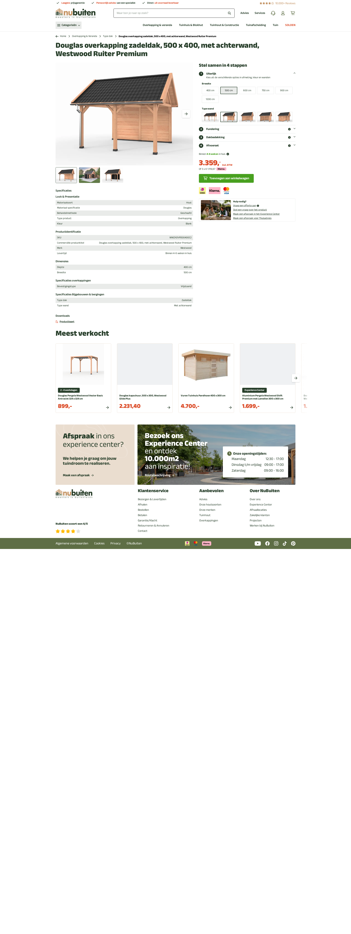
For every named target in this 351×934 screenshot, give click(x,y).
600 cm (247, 90)
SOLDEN (290, 25)
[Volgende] (186, 114)
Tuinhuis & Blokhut (191, 25)
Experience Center (261, 504)
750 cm (265, 90)
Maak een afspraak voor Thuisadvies (252, 218)
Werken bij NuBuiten (262, 525)
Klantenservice (153, 491)
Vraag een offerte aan (244, 205)
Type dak (108, 36)
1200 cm (210, 99)
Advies (244, 13)
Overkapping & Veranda (84, 36)
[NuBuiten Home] (75, 13)
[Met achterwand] (228, 117)
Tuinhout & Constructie (224, 25)
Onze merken (207, 510)
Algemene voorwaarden (72, 543)
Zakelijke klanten (260, 515)
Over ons (255, 499)
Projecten (256, 520)
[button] (289, 129)
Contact (142, 531)
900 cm (284, 90)
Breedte (206, 83)
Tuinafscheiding (256, 25)
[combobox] (174, 13)
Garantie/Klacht (147, 520)
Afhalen (142, 504)
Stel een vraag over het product (250, 209)
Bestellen (143, 510)
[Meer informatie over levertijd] (228, 154)
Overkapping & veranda (157, 25)
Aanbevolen (211, 491)
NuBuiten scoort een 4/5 (72, 524)
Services (260, 13)
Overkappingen (208, 520)
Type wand (208, 108)
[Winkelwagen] (293, 13)
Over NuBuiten (265, 491)
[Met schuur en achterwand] (283, 117)
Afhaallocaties (258, 510)
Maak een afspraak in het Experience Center (256, 213)
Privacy (115, 543)
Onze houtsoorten (210, 504)
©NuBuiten (134, 543)
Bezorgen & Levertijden (152, 499)
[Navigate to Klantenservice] (273, 13)
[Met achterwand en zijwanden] (265, 117)
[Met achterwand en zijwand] (247, 117)
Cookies (99, 543)
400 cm (210, 90)
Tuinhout (204, 515)
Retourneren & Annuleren (153, 525)
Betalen (142, 515)
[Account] (283, 13)
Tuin (275, 25)
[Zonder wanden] (210, 117)
